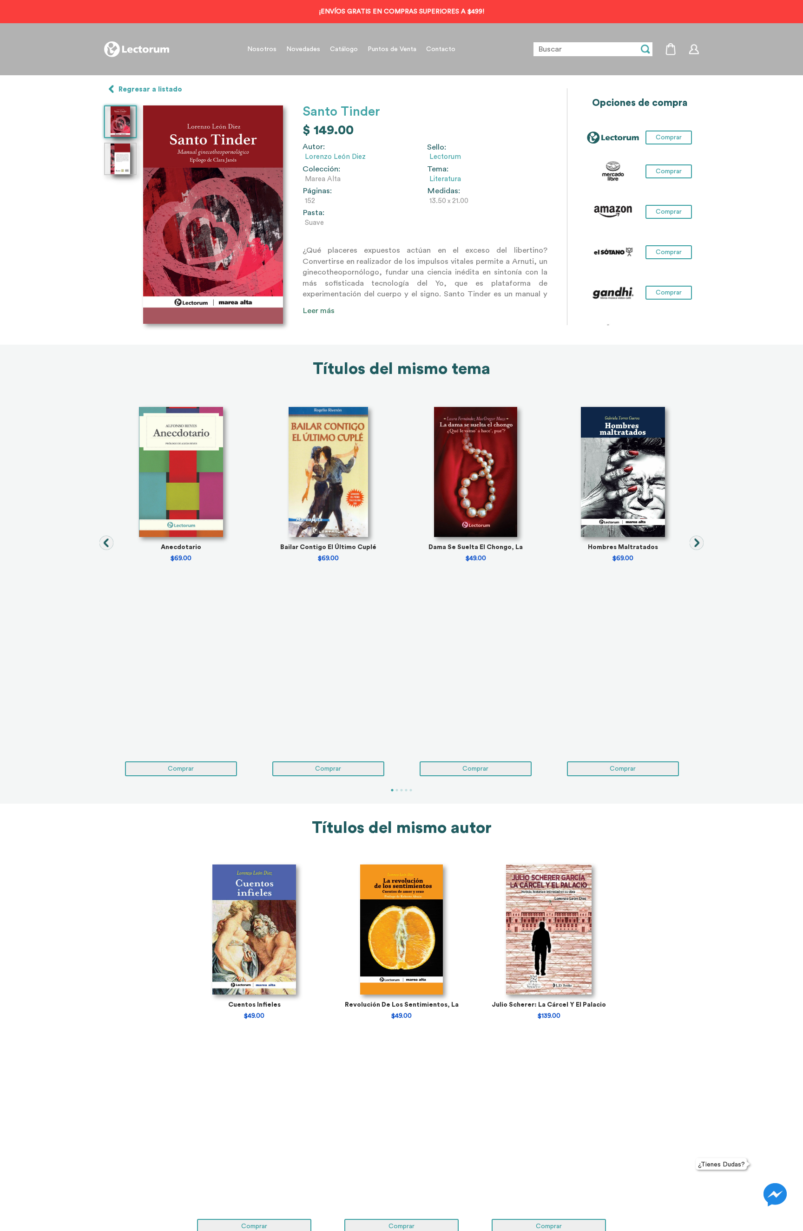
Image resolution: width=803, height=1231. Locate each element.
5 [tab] (410, 790)
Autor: (314, 147)
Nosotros (261, 49)
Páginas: (317, 191)
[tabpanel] (181, 591)
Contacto (440, 49)
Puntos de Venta (392, 49)
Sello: (436, 147)
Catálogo (344, 49)
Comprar (669, 171)
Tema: (437, 169)
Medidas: (443, 191)
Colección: (321, 169)
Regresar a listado (150, 89)
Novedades (303, 49)
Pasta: (313, 212)
